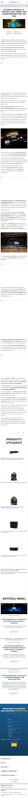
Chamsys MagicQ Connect (17, 292)
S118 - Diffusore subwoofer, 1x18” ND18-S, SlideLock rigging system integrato (14, 531)
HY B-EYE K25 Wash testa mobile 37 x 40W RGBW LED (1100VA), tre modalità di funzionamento (12, 507)
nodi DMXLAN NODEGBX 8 (8, 389)
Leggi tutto (14, 631)
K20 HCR (21, 345)
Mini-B (13, 339)
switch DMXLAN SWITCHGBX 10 (19, 387)
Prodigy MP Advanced (6, 215)
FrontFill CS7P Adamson (7, 202)
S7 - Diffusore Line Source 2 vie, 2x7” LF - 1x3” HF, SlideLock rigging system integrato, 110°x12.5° (13, 556)
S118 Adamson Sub (20, 200)
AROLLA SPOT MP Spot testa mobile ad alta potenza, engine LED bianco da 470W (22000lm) (14, 573)
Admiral (24, 381)
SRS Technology (18, 383)
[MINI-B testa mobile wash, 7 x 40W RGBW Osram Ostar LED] (14, 476)
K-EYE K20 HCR (19, 339)
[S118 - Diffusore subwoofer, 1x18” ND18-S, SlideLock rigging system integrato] (14, 525)
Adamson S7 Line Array (7, 200)
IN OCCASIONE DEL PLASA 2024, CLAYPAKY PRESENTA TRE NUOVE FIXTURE (14, 677)
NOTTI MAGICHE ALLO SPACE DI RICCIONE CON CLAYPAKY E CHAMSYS (14, 621)
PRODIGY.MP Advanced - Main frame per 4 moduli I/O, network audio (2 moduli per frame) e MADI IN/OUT (12, 459)
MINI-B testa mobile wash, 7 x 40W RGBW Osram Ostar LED (14, 482)
